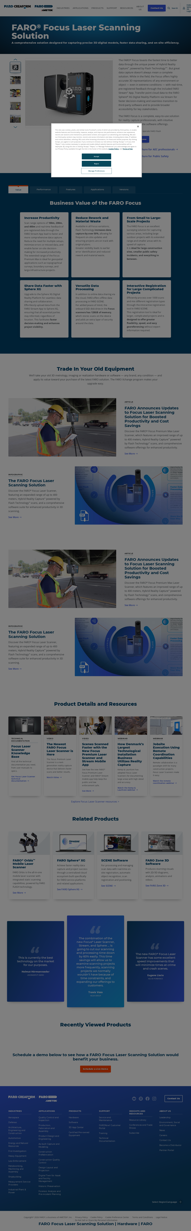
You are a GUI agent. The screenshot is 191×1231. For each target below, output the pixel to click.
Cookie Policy (114, 149)
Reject (96, 164)
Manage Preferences (96, 171)
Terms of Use (128, 149)
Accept (96, 156)
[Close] (138, 126)
